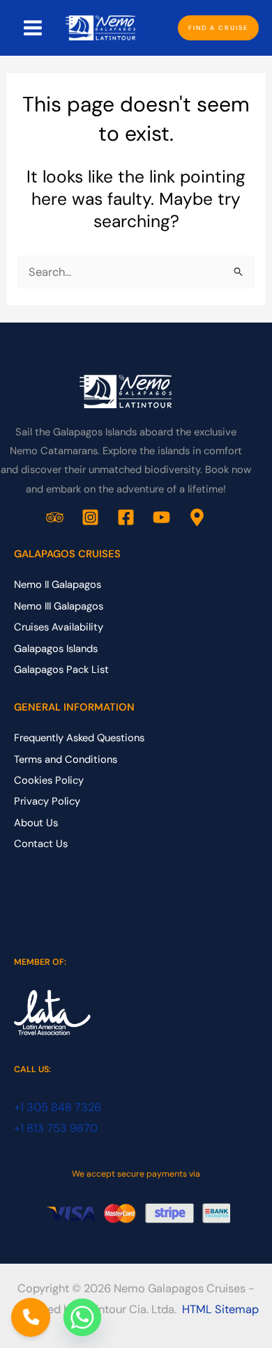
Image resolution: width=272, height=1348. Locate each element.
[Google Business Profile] (197, 517)
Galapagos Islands (56, 649)
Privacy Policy (47, 801)
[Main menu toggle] (33, 28)
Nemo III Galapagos (58, 606)
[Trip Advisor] (54, 517)
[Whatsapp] (82, 1317)
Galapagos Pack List (61, 669)
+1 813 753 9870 (56, 1128)
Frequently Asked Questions (79, 738)
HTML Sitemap (220, 1309)
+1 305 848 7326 (57, 1107)
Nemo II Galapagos (57, 584)
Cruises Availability (58, 627)
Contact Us (41, 844)
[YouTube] (161, 517)
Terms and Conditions (65, 759)
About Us (36, 823)
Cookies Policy (49, 780)
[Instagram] (90, 517)
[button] (218, 28)
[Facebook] (126, 517)
